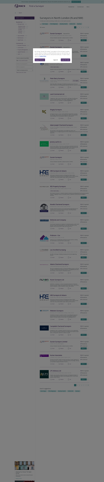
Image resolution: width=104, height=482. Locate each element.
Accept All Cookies (65, 60)
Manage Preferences (39, 60)
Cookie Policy (42, 56)
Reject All (56, 60)
